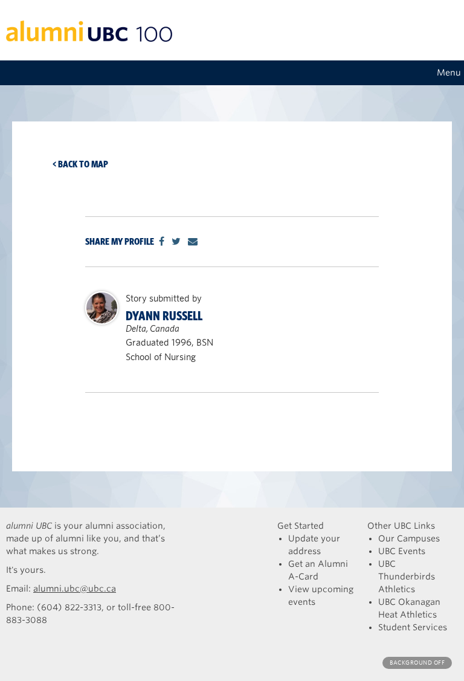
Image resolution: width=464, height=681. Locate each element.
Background (417, 662)
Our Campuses (409, 538)
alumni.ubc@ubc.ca (74, 588)
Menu (449, 72)
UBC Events (401, 551)
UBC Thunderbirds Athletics (406, 576)
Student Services (412, 627)
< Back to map (80, 164)
